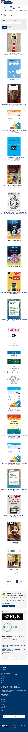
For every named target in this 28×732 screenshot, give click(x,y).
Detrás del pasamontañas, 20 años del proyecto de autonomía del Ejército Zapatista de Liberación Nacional (14, 213)
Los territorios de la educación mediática (14, 157)
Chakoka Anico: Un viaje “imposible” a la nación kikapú (14, 104)
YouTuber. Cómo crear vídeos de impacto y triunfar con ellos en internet (14, 293)
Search (4, 20)
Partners (3, 676)
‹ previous (8, 581)
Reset (9, 27)
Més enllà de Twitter (14, 79)
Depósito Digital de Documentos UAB (9, 674)
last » (9, 583)
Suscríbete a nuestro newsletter (14, 717)
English (25, 10)
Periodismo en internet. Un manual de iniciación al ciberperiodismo (14, 516)
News (2, 677)
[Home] (7, 2)
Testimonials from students (7, 696)
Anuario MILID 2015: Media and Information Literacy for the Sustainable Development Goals (14, 320)
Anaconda (16, 729)
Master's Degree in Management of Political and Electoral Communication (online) (13, 691)
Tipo (15, 20)
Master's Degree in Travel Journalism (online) (11, 687)
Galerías (3, 678)
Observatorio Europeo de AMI (7, 709)
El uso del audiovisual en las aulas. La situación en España (14, 131)
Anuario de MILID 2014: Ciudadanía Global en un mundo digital (14, 490)
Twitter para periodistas (14, 345)
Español (21, 10)
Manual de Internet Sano (14, 266)
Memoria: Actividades (5, 673)
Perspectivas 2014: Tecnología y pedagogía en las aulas (14, 463)
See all (2, 710)
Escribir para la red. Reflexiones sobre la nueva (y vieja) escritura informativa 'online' (14, 436)
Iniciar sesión (10, 10)
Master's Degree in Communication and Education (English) (14, 688)
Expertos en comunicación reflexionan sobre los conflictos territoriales (14, 650)
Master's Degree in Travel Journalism (9, 686)
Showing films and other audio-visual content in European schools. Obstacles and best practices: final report (14, 373)
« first (3, 581)
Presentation (3, 669)
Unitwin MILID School (5, 694)
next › (5, 583)
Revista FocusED (14, 569)
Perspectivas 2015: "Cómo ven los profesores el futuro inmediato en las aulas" (14, 408)
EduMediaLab (4, 701)
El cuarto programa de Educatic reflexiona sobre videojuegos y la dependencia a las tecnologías (14, 640)
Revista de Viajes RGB (14, 542)
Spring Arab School (5, 695)
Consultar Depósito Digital (8, 606)
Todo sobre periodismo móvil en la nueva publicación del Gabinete (12, 654)
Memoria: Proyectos (5, 672)
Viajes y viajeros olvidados (14, 53)
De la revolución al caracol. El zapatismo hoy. (14, 185)
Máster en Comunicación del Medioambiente (11, 692)
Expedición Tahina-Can (6, 706)
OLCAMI (3, 707)
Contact (2, 680)
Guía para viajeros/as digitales (14, 240)
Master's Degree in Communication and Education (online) (13, 684)
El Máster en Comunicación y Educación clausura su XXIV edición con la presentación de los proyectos (13, 645)
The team (3, 670)
